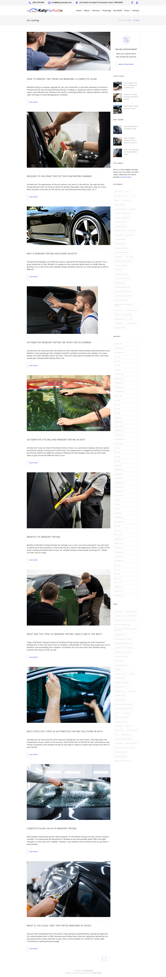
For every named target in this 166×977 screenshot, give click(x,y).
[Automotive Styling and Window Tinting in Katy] (68, 403)
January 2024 (126, 378)
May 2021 (126, 508)
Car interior (130, 235)
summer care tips (120, 319)
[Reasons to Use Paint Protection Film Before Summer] (68, 140)
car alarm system (130, 616)
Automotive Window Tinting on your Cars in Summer (59, 342)
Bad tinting (118, 191)
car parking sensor (121, 248)
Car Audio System (120, 222)
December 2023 (126, 383)
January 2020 (126, 543)
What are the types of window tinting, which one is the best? (64, 634)
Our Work (117, 10)
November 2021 (126, 482)
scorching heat (132, 310)
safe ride (129, 726)
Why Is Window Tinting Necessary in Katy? (52, 253)
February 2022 (126, 469)
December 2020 (126, 517)
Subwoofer (128, 315)
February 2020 (126, 539)
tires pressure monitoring (123, 739)
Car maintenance (120, 239)
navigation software (122, 717)
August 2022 (126, 443)
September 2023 (126, 391)
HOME (129, 20)
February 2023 (126, 422)
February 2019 (126, 587)
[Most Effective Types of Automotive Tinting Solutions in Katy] (68, 695)
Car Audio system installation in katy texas (126, 629)
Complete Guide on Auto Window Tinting (52, 828)
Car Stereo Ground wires (123, 261)
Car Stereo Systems (121, 656)
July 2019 (126, 565)
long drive (126, 713)
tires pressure (125, 734)
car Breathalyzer (120, 635)
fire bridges (131, 691)
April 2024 (126, 370)
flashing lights (120, 695)
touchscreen (119, 743)
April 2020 (126, 530)
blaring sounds (131, 611)
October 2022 (126, 435)
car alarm (118, 616)
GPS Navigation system (122, 287)
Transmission (119, 323)
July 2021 (126, 500)
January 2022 (126, 474)
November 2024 (126, 348)
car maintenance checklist (123, 643)
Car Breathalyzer (120, 226)
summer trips (119, 730)
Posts (126, 10)
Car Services (119, 257)
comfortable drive (121, 665)
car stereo (129, 257)
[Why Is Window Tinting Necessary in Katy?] (68, 225)
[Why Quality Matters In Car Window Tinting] (117, 129)
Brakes (117, 200)
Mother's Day (119, 310)
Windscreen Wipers (121, 752)
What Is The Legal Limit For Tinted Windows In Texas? (59, 925)
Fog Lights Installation (123, 278)
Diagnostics (119, 669)
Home (79, 10)
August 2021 (126, 495)
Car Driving (132, 230)
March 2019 (126, 582)
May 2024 (126, 365)
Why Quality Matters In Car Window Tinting (131, 127)
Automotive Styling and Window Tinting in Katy (56, 439)
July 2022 (126, 448)
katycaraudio (89, 971)
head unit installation (122, 291)
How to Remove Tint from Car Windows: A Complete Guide (62, 78)
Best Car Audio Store (122, 196)
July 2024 (126, 357)
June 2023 (126, 404)
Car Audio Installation (122, 213)
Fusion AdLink (96, 973)
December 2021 (126, 478)
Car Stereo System (121, 265)
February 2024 (126, 374)
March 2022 (126, 465)
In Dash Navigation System (123, 704)
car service (118, 648)
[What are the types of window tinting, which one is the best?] (68, 598)
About (87, 10)
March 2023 (126, 417)
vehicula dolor (126, 177)
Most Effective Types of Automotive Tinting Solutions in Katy (65, 731)
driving (131, 674)
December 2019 (126, 548)
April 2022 (126, 461)
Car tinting (118, 270)
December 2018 (126, 595)
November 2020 (126, 522)
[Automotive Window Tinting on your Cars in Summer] (68, 310)
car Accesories (119, 204)
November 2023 (126, 387)
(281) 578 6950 (38, 2)
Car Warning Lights (121, 274)
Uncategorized (132, 323)
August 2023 (126, 396)
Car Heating (118, 235)
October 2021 (126, 487)
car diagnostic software (123, 639)
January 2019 (126, 591)
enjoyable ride (119, 691)
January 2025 (126, 344)
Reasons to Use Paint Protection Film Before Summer (59, 176)
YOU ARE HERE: (122, 20)
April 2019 (126, 578)
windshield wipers (121, 756)
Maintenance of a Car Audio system (124, 305)
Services (96, 10)
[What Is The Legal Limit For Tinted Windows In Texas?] (68, 889)
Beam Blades (119, 611)
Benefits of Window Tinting (43, 536)
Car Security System (121, 252)
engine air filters (120, 687)
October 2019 (126, 556)
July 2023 (126, 400)
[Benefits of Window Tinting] (68, 500)
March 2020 (126, 535)
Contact (135, 10)
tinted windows (132, 730)
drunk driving (119, 678)
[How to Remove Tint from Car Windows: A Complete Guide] (68, 51)
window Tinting (120, 328)
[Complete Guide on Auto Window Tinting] (68, 792)
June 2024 (126, 361)
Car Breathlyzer (120, 230)
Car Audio (132, 209)
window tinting (131, 743)
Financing (106, 10)
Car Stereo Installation (123, 652)
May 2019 (126, 574)
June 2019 (126, 569)
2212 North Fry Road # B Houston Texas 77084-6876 (101, 2)
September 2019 (126, 561)
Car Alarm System (120, 209)
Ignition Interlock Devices (123, 296)
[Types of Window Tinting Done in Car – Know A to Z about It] (117, 141)
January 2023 (126, 426)
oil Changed (119, 726)
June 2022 (126, 452)
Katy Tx (117, 713)
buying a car (126, 200)
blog (133, 196)
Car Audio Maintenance (122, 217)
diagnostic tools (120, 674)
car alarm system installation (125, 620)
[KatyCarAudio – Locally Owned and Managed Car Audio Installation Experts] (44, 10)
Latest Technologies (121, 300)
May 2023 (126, 409)
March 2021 (126, 513)
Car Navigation (120, 244)
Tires (130, 319)
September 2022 (126, 439)
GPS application (120, 283)
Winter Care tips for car (123, 760)
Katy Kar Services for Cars (123, 708)
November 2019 (126, 552)
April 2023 (126, 413)
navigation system (121, 721)
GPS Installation (120, 700)
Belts (127, 191)
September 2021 (126, 491)
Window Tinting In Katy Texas (124, 747)
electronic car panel (122, 682)
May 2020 (126, 526)
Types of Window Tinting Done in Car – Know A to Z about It (130, 140)
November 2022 (126, 430)
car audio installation (122, 624)
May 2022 (126, 456)
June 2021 (126, 504)
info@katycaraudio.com (62, 2)
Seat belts (118, 315)
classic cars (119, 661)
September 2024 (126, 352)
